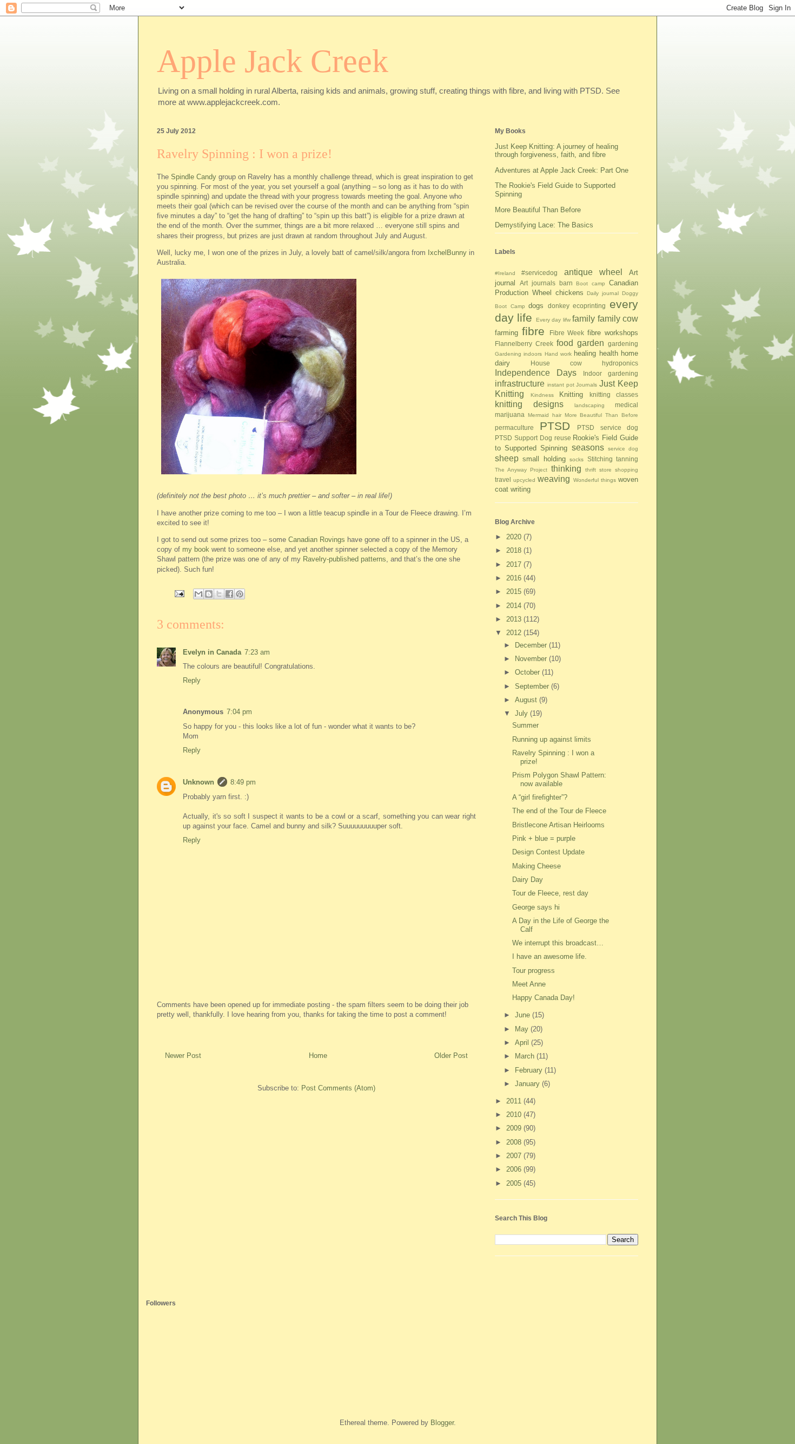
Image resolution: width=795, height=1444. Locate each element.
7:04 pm (239, 712)
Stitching (600, 458)
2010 (515, 1114)
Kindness (542, 395)
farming (506, 333)
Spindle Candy (193, 177)
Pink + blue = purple (543, 838)
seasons (588, 447)
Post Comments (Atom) (338, 1088)
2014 (515, 606)
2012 (515, 633)
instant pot (560, 385)
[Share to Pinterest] (239, 594)
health (608, 353)
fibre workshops (612, 333)
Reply (192, 680)
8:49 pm (243, 782)
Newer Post (183, 1055)
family (583, 318)
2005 (515, 1183)
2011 (515, 1101)
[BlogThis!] (208, 594)
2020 (515, 537)
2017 (515, 564)
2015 (515, 591)
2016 (515, 578)
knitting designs (529, 404)
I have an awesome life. (549, 956)
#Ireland (505, 273)
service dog (623, 449)
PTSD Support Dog (523, 437)
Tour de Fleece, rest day (550, 893)
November (532, 659)
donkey (558, 305)
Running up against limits (551, 739)
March (525, 1056)
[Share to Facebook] (229, 594)
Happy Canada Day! (543, 998)
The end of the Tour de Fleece (559, 811)
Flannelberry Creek (524, 343)
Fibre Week (567, 332)
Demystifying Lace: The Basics (544, 225)
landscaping (589, 405)
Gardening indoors (518, 354)
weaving (554, 478)
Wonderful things (594, 480)
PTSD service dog (607, 427)
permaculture (514, 427)
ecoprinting (589, 305)
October (528, 672)
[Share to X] (219, 594)
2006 (515, 1169)
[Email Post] (179, 593)
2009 (515, 1128)
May (523, 1029)
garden (590, 343)
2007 (515, 1156)
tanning (627, 458)
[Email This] (198, 594)
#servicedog (539, 272)
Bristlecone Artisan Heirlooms (558, 825)
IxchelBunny (447, 253)
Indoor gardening (610, 373)
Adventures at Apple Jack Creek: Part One (561, 170)
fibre (533, 331)
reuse (562, 437)
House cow (556, 363)
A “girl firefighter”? (539, 797)
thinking (566, 468)
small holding (543, 459)
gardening (623, 343)
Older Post (451, 1055)
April (523, 1042)
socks (576, 459)
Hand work (558, 354)
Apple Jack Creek (272, 61)
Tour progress (533, 970)
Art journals (537, 282)
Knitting (571, 394)
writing (521, 489)
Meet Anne (529, 984)
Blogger (442, 1423)
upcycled (524, 480)
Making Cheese (536, 866)
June (523, 1015)
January (528, 1084)
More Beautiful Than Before (538, 210)
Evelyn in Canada (212, 652)
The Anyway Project (521, 470)
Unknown (198, 782)
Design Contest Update (548, 852)
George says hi (536, 907)
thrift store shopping (611, 470)
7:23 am (257, 652)
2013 (515, 619)
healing (585, 353)
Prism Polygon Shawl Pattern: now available (559, 779)
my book (195, 549)
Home (318, 1055)
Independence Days (536, 372)
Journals (586, 385)
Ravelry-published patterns (344, 559)
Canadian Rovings (316, 539)
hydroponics (620, 363)
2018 (515, 550)
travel (503, 479)
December (532, 645)
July (522, 713)
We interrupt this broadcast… (558, 943)
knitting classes (614, 394)
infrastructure (520, 383)
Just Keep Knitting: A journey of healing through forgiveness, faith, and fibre (556, 150)
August (527, 700)
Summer (525, 725)
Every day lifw (553, 320)
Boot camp (590, 283)
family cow (618, 318)
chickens (569, 293)
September (533, 686)
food (564, 343)
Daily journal (603, 293)
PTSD (555, 426)
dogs (536, 306)
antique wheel (593, 272)
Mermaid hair (544, 415)
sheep (507, 458)
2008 (515, 1142)
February (530, 1070)
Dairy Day (527, 879)
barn (566, 282)
